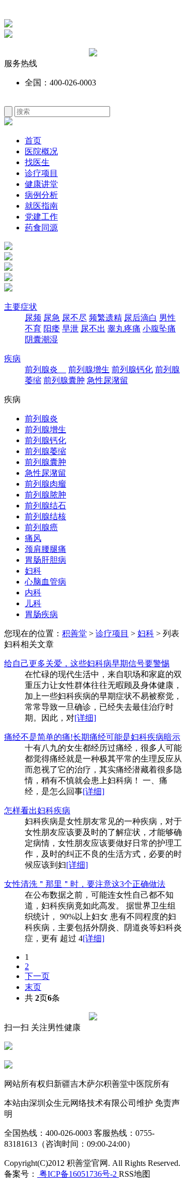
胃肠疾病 (41, 614)
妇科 (33, 570)
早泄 (70, 328)
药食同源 (41, 227)
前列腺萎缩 (45, 451)
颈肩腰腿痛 (45, 549)
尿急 (51, 317)
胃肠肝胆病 (45, 560)
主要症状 (20, 306)
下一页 (37, 976)
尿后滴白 (140, 317)
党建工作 (41, 216)
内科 (33, 592)
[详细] (85, 717)
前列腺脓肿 (45, 494)
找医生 (37, 162)
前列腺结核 (45, 516)
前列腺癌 (41, 527)
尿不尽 (74, 317)
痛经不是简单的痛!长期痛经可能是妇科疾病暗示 (92, 737)
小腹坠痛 (159, 328)
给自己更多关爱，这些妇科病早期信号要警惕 (86, 663)
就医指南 (41, 205)
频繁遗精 (105, 317)
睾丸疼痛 (124, 328)
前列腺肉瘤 (45, 483)
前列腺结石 (45, 505)
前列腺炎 (45, 369)
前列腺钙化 (132, 369)
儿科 (33, 603)
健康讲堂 (41, 184)
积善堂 (74, 633)
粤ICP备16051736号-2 (78, 1174)
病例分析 (41, 195)
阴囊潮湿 (41, 339)
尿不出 (93, 328)
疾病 (12, 358)
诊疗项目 (41, 173)
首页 (33, 140)
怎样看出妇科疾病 (37, 810)
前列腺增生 (89, 369)
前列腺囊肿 (64, 380)
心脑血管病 (45, 581)
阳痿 (51, 328)
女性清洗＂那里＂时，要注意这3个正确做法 (84, 884)
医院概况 (41, 151)
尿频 (33, 317)
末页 (33, 987)
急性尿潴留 (107, 380)
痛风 (33, 538)
